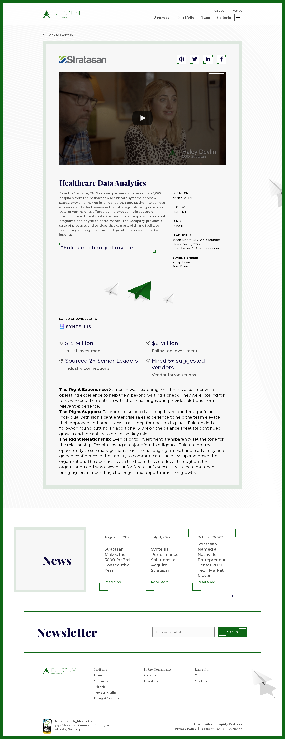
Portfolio (186, 17)
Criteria (224, 17)
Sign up (232, 632)
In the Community (158, 669)
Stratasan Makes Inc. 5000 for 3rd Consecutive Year (117, 560)
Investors (236, 10)
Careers (219, 10)
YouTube (201, 681)
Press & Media (105, 693)
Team (205, 17)
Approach (163, 17)
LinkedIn (202, 669)
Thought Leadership (109, 698)
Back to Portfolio (60, 35)
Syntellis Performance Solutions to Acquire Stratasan (165, 560)
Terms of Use (210, 729)
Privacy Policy (186, 729)
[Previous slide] (221, 596)
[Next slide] (232, 596)
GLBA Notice (232, 729)
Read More (113, 582)
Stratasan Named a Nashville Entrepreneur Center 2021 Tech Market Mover (212, 560)
